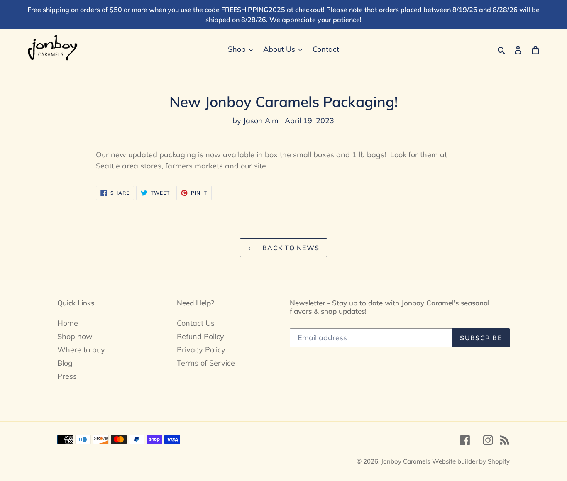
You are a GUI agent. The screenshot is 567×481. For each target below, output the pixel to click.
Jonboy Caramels (405, 461)
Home (67, 323)
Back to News (290, 248)
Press (67, 376)
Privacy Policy (201, 349)
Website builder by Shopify (471, 461)
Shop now (75, 336)
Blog (65, 363)
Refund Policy (200, 336)
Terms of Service (206, 363)
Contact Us (196, 323)
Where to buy (81, 349)
